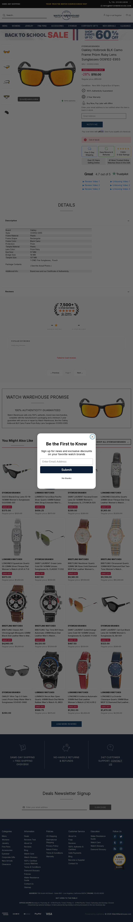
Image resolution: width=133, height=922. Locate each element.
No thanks (66, 478)
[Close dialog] (92, 436)
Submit (66, 470)
